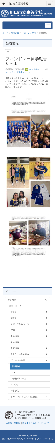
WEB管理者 (33, 69)
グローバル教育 (29, 33)
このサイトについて (40, 423)
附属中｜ (26, 423)
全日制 (9, 423)
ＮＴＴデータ (28, 439)
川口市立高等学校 (18, 3)
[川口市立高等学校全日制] (27, 13)
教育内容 (15, 33)
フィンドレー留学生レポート (17, 72)
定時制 (17, 423)
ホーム (5, 33)
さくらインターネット (43, 439)
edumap (33, 435)
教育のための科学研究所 (12, 439)
